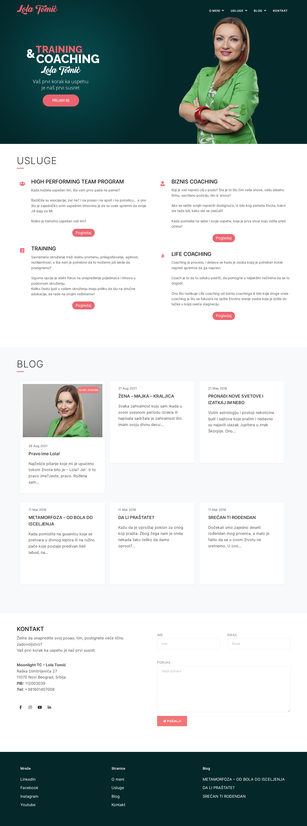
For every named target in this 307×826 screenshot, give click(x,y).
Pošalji (173, 721)
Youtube (27, 804)
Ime (160, 635)
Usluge (237, 10)
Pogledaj (83, 232)
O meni (118, 779)
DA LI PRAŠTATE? (136, 517)
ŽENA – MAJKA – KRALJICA (146, 396)
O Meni (214, 10)
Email (232, 635)
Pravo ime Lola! (44, 453)
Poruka (164, 662)
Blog (258, 10)
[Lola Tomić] (37, 7)
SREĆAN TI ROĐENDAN (232, 517)
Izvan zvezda (88, 390)
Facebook (29, 787)
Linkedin (27, 779)
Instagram (29, 796)
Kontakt (280, 10)
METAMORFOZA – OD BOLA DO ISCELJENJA (244, 779)
